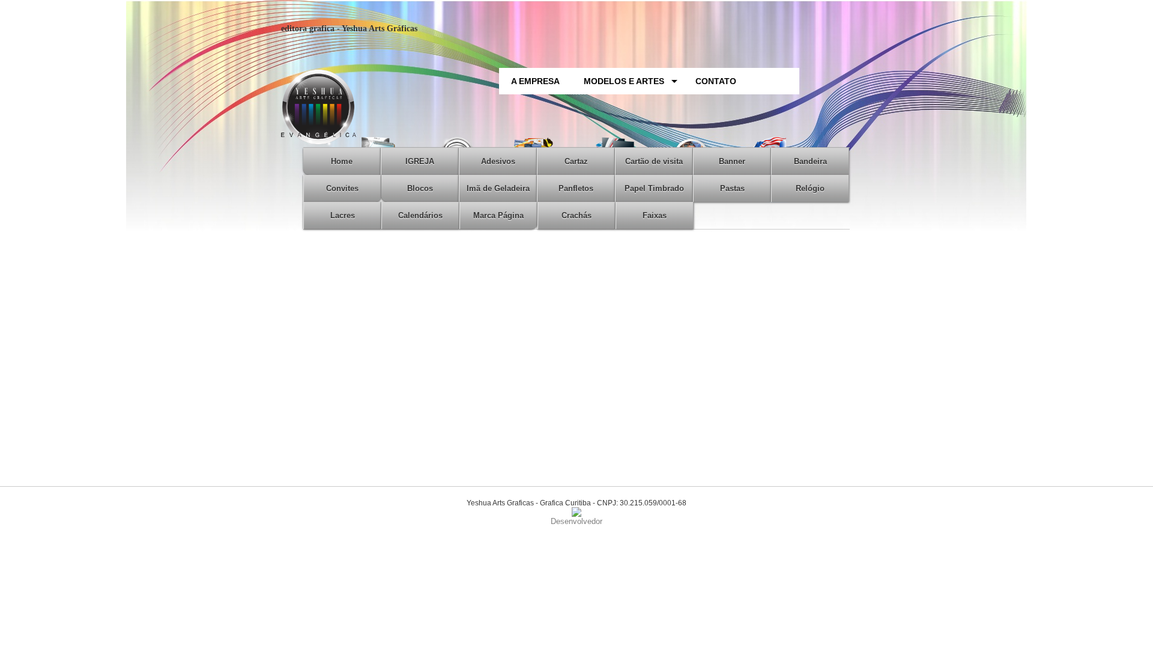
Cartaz (576, 161)
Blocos (420, 188)
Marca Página (498, 215)
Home (342, 161)
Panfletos (575, 188)
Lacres (342, 215)
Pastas (732, 188)
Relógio (810, 188)
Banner (732, 161)
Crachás (576, 215)
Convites (342, 188)
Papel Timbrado (654, 188)
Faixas (655, 215)
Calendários (420, 215)
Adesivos (498, 161)
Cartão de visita (654, 161)
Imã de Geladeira (498, 188)
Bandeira (810, 161)
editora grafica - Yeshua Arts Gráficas (349, 28)
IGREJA (419, 161)
